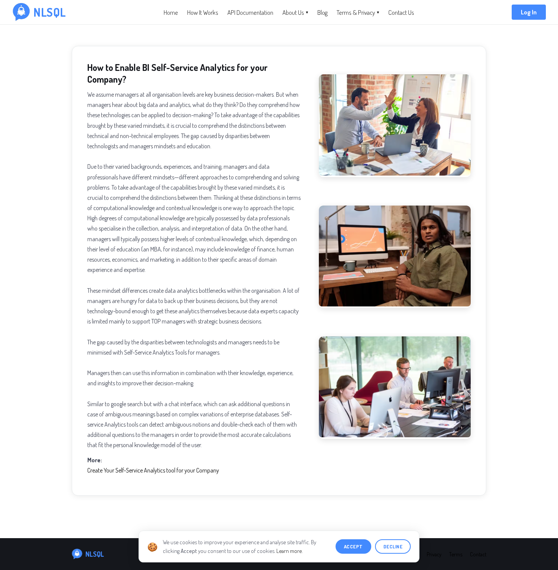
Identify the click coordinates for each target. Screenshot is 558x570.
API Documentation (250, 12)
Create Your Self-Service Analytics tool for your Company (153, 470)
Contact (478, 554)
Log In (529, 12)
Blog (322, 12)
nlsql (49, 12)
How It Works (202, 12)
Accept (353, 546)
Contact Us (401, 12)
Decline (393, 546)
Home (171, 12)
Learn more (289, 550)
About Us (295, 12)
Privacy (434, 554)
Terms (455, 554)
